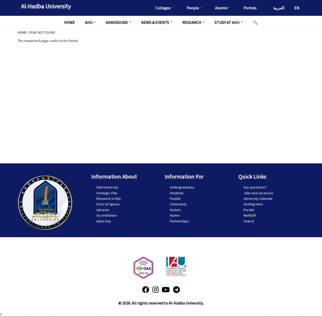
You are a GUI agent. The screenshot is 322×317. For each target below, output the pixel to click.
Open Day (103, 221)
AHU (89, 22)
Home (69, 22)
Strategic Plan (106, 193)
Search (249, 221)
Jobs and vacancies (258, 193)
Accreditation (106, 215)
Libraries (102, 210)
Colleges (163, 7)
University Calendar (258, 198)
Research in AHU (108, 198)
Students (177, 193)
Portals (250, 7)
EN (296, 7)
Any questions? (255, 187)
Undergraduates (182, 187)
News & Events (155, 22)
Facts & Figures (108, 204)
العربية (278, 7)
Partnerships (179, 221)
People (193, 7)
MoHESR (250, 215)
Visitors (175, 210)
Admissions (117, 22)
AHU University (107, 187)
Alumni (221, 7)
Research (192, 22)
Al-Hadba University (46, 6)
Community (178, 204)
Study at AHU (227, 22)
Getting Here (253, 204)
